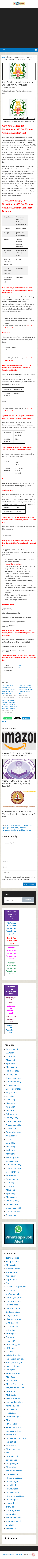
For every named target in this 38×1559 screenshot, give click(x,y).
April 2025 (10, 1107)
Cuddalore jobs (13, 1312)
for (30, 825)
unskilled (22, 830)
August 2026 (12, 1049)
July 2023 (10, 1183)
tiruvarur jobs (12, 1499)
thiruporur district (14, 1471)
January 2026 (12, 1074)
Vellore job (11, 1514)
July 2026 (10, 1053)
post (16, 828)
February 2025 (12, 1114)
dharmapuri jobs (13, 1319)
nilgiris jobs (11, 1413)
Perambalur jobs (13, 1416)
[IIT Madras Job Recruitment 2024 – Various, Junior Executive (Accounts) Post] (19, 799)
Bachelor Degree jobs (16, 1287)
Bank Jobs (10, 1290)
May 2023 (10, 1190)
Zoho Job (10, 1525)
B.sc (8, 1283)
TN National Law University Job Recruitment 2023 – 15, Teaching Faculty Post (16, 783)
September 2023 (13, 1175)
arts (12, 825)
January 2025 (12, 1118)
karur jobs (10, 1370)
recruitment (24, 828)
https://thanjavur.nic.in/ (13, 564)
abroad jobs (11, 1272)
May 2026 (10, 1060)
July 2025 (10, 1096)
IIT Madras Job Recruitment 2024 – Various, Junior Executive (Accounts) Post (18, 814)
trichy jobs (10, 1507)
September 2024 (14, 1132)
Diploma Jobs (12, 1326)
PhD (8, 1420)
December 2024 (13, 1121)
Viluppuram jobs (13, 1517)
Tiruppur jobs (12, 1489)
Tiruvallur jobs (12, 1492)
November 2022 (13, 1211)
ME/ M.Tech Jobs (14, 1398)
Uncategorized (13, 1510)
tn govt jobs (11, 1503)
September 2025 (13, 1089)
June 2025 (10, 1100)
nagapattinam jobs (14, 1402)
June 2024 (10, 1143)
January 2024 (12, 1161)
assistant (18, 825)
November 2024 (13, 1125)
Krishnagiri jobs (13, 1373)
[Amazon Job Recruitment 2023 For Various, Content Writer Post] (19, 741)
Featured (10, 1337)
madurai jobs (12, 1380)
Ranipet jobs (11, 1442)
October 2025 (12, 1085)
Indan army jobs (13, 1344)
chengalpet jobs (13, 1301)
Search (7, 894)
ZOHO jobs (11, 1528)
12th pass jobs (12, 1261)
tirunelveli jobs (12, 1481)
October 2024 (12, 1128)
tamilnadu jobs (9, 91)
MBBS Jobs (11, 1395)
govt (4, 828)
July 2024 (10, 1139)
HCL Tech (10, 1341)
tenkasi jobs (11, 1460)
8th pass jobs (12, 1265)
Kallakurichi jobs (13, 1355)
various (28, 830)
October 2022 (12, 1215)
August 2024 (12, 1136)
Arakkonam (11, 1276)
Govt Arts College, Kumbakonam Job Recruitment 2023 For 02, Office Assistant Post (26, 689)
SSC (8, 1453)
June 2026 (10, 1056)
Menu (3, 50)
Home (4, 57)
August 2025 (12, 1092)
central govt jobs (14, 1297)
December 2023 (13, 1164)
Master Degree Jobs (15, 1384)
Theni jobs (11, 1467)
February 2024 (12, 1157)
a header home (13, 1269)
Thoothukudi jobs (14, 1478)
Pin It (4, 722)
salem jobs (11, 1445)
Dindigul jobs (12, 1323)
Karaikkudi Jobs (13, 1366)
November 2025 (13, 1081)
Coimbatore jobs (13, 1308)
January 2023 (12, 1204)
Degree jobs (12, 1315)
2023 (8, 825)
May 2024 (10, 1146)
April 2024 (10, 1150)
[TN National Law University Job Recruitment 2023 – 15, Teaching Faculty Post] (19, 769)
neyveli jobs (11, 1409)
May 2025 (10, 1103)
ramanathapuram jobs (16, 1438)
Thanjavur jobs (21, 91)
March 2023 (11, 1197)
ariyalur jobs (11, 1279)
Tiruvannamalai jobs (15, 1496)
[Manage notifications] (33, 1554)
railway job (11, 1434)
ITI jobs (9, 1352)
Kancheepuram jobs (15, 1359)
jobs (12, 828)
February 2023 (12, 1201)
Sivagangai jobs (13, 1449)
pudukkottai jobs (13, 1431)
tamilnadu (6, 830)
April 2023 (10, 1193)
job (8, 828)
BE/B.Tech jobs (13, 1294)
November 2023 (13, 1168)
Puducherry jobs (13, 1427)
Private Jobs (11, 1424)
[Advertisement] (19, 28)
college (25, 825)
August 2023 (12, 1179)
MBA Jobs (10, 1391)
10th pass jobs (12, 1258)
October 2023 (12, 1172)
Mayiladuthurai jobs (15, 1388)
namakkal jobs (12, 1406)
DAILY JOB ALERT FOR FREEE (12, 1554)
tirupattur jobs (12, 1485)
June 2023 (10, 1186)
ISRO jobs (10, 1348)
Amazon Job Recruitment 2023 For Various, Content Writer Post (17, 754)
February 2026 (12, 1071)
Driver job (10, 1330)
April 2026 (10, 1063)
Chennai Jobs (12, 1305)
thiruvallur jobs (12, 1474)
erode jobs (11, 1333)
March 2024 (11, 1154)
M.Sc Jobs (10, 1377)
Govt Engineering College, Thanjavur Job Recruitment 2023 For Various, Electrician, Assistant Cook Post (9, 704)
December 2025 (13, 1078)
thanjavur (14, 830)
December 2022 (13, 1208)
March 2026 (11, 1067)
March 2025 (11, 1110)
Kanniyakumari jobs (14, 1362)
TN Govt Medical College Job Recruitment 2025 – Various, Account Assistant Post (8, 689)
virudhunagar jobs (14, 1521)
